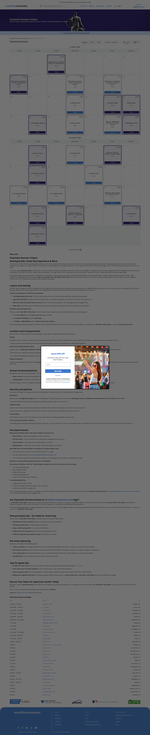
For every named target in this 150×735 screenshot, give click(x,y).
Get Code (58, 371)
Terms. (69, 382)
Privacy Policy (65, 382)
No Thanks (58, 375)
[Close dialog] (107, 348)
